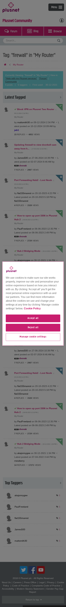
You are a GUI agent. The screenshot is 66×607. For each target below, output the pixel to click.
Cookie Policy (32, 308)
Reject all (33, 327)
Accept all (33, 318)
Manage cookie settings (33, 337)
